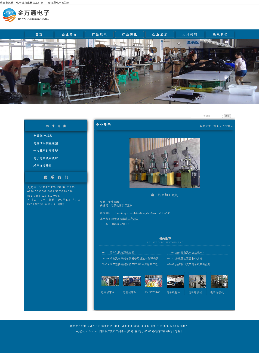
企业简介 (70, 34)
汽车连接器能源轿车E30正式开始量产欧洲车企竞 (139, 264)
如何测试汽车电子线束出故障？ (194, 264)
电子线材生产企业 (177, 292)
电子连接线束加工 (221, 292)
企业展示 (160, 34)
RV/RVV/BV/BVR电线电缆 (161, 292)
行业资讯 (130, 34)
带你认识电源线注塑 (122, 252)
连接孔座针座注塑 (45, 150)
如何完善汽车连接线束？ (190, 252)
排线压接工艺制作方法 (188, 258)
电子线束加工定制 (164, 195)
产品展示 (100, 34)
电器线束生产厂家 (134, 292)
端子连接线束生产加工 (125, 218)
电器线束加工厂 (121, 224)
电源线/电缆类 (43, 135)
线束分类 (57, 125)
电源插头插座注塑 (45, 143)
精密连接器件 (42, 165)
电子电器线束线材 (45, 158)
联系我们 (221, 34)
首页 (40, 34)
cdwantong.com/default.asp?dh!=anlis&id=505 (142, 213)
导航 (61, 204)
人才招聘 (190, 34)
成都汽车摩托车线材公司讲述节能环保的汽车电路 (139, 258)
